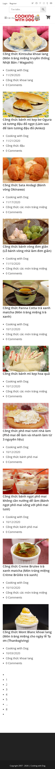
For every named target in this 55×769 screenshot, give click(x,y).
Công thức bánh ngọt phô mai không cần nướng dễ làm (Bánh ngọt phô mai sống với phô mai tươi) (26, 502)
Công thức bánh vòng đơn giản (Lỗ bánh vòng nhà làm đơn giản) (27, 248)
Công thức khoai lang (19, 80)
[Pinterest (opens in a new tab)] (40, 3)
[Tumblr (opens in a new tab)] (47, 3)
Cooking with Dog (17, 70)
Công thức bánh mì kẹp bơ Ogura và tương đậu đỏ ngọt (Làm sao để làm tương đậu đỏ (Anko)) (27, 123)
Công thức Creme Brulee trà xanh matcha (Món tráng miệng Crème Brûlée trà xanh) (26, 570)
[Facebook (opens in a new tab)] (36, 3)
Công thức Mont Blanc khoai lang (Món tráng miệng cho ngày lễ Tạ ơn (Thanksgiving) (27, 636)
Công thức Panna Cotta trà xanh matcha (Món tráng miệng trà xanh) (26, 312)
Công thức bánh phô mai (22, 457)
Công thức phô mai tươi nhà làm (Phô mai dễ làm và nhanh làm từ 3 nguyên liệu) (27, 435)
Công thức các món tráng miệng (26, 207)
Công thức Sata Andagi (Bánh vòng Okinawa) (24, 187)
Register (13, 3)
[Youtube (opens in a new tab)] (50, 3)
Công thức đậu (15, 145)
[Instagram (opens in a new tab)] (44, 3)
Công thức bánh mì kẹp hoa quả (26, 374)
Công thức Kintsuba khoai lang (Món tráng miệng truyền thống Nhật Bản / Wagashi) (26, 58)
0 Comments (14, 85)
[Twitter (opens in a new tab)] (33, 3)
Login (5, 3)
